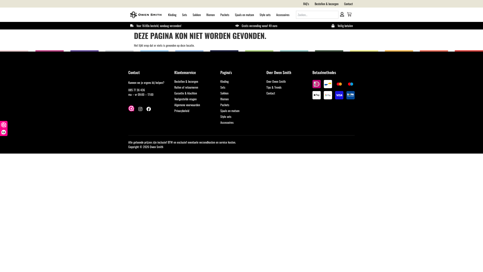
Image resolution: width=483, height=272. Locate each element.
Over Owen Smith (276, 81)
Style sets (265, 14)
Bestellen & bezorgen (326, 3)
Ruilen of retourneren (186, 87)
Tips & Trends (273, 87)
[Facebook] (148, 109)
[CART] (349, 14)
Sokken (197, 14)
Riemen (210, 14)
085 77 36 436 (136, 90)
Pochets (224, 14)
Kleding (172, 14)
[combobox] (317, 15)
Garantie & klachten (185, 93)
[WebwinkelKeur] (131, 108)
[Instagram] (140, 109)
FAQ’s (306, 3)
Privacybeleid (181, 110)
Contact (348, 3)
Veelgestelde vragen (185, 98)
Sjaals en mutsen (244, 14)
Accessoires (282, 14)
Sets (184, 14)
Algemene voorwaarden (187, 104)
